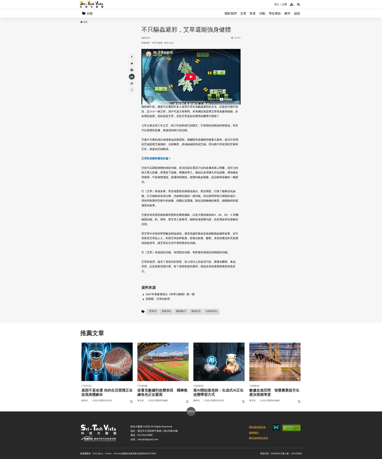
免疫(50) (166, 311)
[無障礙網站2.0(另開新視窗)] (291, 428)
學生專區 (275, 13)
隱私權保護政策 (257, 427)
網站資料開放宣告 (258, 438)
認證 (297, 13)
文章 (243, 13)
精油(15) (195, 311)
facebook (132, 57)
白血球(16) (211, 311)
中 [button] (132, 76)
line (131, 70)
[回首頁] (91, 4)
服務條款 (254, 432)
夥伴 (287, 13)
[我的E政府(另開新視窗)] (276, 428)
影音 (253, 13)
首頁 (85, 22)
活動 (262, 13)
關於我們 (231, 13)
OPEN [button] (191, 411)
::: (272, 4)
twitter (132, 63)
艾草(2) (152, 311)
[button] (298, 4)
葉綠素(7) (181, 311)
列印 (132, 83)
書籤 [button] (132, 90)
